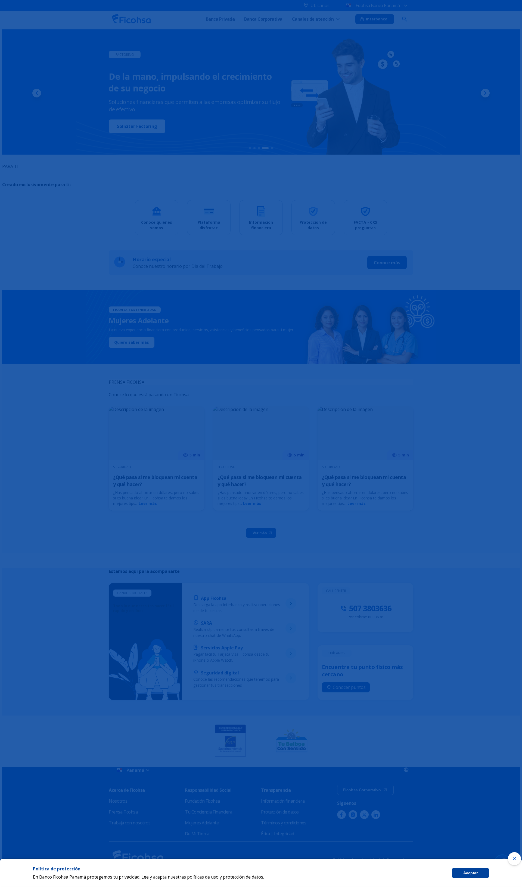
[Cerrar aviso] (514, 858)
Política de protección (56, 869)
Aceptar (470, 873)
